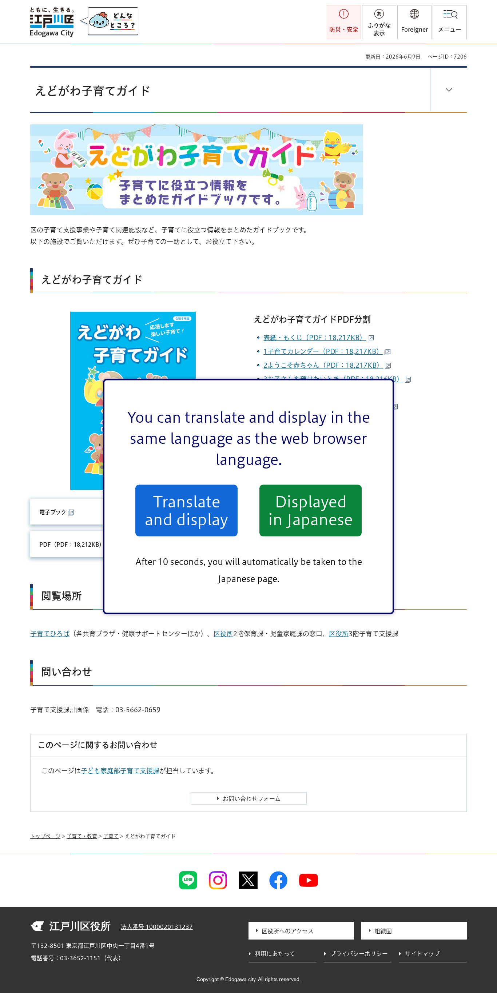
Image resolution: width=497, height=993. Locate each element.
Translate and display (186, 510)
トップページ (45, 836)
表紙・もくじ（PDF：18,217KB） (314, 337)
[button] (414, 22)
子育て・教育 (82, 836)
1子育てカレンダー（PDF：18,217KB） (323, 351)
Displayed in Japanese (310, 510)
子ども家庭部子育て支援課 (120, 770)
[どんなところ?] (109, 21)
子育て (111, 836)
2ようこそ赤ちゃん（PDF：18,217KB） (323, 365)
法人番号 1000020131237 (157, 927)
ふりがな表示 (379, 29)
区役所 (223, 633)
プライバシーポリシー (359, 954)
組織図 (383, 931)
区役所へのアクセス (288, 931)
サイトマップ (422, 954)
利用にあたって (275, 954)
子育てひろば (49, 633)
